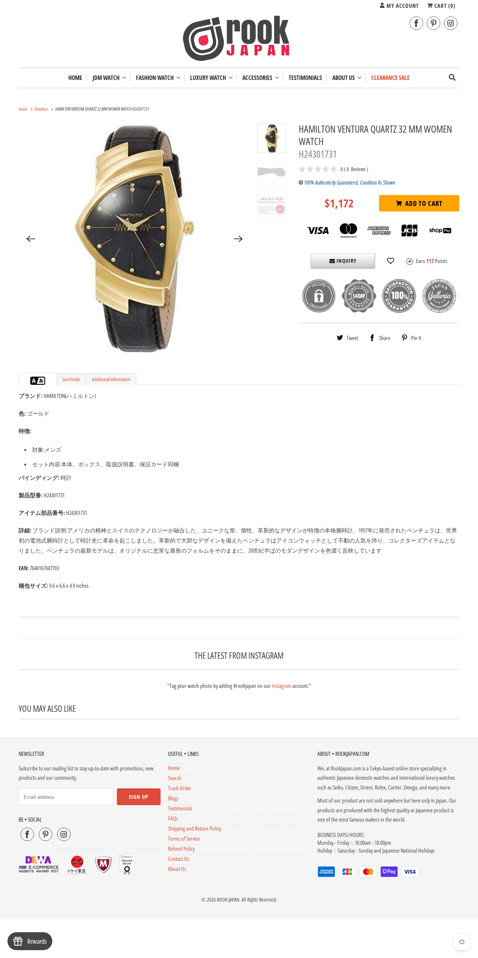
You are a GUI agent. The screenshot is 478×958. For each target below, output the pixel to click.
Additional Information (111, 379)
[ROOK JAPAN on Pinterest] (433, 23)
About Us (344, 78)
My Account (402, 5)
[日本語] (41, 381)
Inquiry (346, 260)
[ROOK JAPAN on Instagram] (450, 23)
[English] (34, 381)
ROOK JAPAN (228, 899)
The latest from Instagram (239, 655)
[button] (390, 261)
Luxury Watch (209, 78)
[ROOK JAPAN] (239, 40)
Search (174, 778)
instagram (281, 685)
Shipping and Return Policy (194, 828)
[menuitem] (109, 78)
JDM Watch (107, 78)
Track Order (179, 788)
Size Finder (71, 379)
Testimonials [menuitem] (305, 78)
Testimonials (180, 808)
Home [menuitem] (75, 78)
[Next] (238, 239)
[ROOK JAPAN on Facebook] (416, 23)
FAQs (173, 818)
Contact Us (178, 858)
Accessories (258, 78)
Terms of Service (184, 838)
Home (174, 768)
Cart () (444, 5)
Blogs (173, 798)
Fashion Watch (156, 78)
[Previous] (30, 239)
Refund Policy (181, 848)
